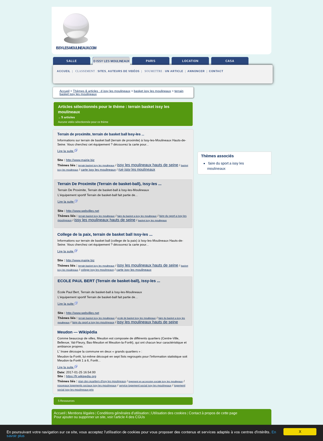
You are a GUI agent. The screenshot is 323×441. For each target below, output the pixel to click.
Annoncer (196, 71)
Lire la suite (65, 151)
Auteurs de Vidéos (124, 71)
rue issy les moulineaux (136, 169)
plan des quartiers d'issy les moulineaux (102, 381)
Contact (216, 71)
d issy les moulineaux (111, 61)
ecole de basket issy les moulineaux (136, 318)
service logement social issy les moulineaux (145, 385)
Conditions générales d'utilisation (123, 413)
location (190, 61)
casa (229, 61)
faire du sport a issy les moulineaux (93, 322)
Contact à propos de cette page (213, 413)
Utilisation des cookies (168, 413)
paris (151, 61)
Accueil (63, 71)
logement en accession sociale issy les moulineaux (156, 381)
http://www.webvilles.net (82, 211)
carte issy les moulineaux (98, 169)
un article (174, 71)
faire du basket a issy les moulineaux (137, 216)
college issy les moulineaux (97, 269)
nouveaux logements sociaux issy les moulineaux (86, 385)
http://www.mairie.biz (80, 160)
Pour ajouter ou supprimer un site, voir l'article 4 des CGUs (99, 417)
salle (71, 61)
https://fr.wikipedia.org (81, 376)
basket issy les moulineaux (152, 220)
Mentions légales (81, 413)
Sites (102, 71)
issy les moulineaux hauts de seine (147, 165)
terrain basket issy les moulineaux (96, 165)
